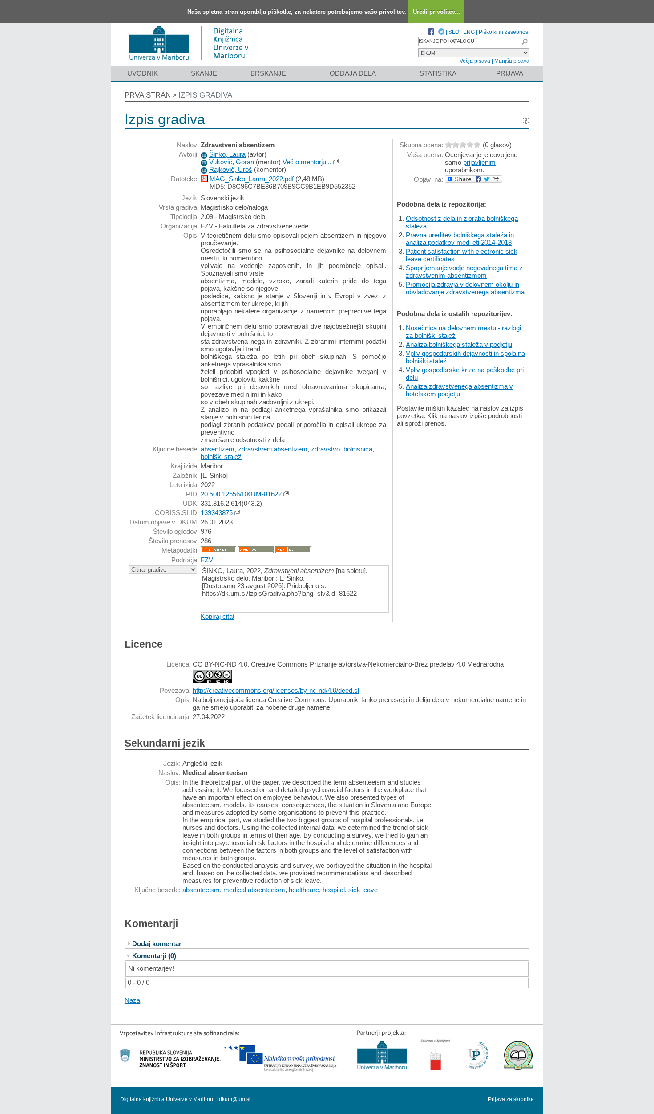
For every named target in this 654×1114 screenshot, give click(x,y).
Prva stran (148, 95)
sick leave (363, 890)
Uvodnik (142, 73)
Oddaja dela (353, 73)
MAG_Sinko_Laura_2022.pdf (252, 179)
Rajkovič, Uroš (230, 169)
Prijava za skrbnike (511, 1099)
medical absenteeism (254, 890)
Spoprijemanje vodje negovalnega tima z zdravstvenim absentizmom (464, 271)
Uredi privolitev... (436, 11)
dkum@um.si (234, 1099)
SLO (453, 32)
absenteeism (201, 890)
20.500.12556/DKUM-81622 (241, 494)
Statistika (438, 73)
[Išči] (524, 41)
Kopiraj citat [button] (217, 616)
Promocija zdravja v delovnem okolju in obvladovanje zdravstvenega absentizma (465, 288)
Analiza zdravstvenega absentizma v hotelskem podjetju (459, 390)
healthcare (304, 890)
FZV (207, 560)
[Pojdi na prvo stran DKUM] (192, 61)
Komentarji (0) (154, 956)
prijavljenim (479, 162)
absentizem (217, 449)
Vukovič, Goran (231, 162)
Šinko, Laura (227, 154)
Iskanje (203, 73)
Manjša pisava (511, 61)
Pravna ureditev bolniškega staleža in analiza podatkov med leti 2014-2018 (460, 238)
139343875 (217, 512)
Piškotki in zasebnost (504, 32)
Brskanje (268, 73)
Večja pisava (475, 61)
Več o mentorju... (307, 162)
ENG (469, 32)
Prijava (509, 73)
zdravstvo (325, 449)
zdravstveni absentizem (272, 449)
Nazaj (133, 1000)
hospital (334, 890)
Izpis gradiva (205, 95)
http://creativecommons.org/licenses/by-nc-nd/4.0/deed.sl (276, 690)
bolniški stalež (221, 456)
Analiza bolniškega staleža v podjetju (459, 344)
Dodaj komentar (157, 943)
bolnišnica (357, 449)
